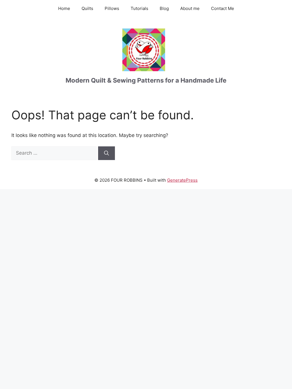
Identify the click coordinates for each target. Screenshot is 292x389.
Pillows (112, 8)
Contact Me (222, 8)
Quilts (87, 8)
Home (64, 8)
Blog (164, 8)
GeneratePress (182, 180)
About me (190, 8)
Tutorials (139, 8)
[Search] (106, 153)
